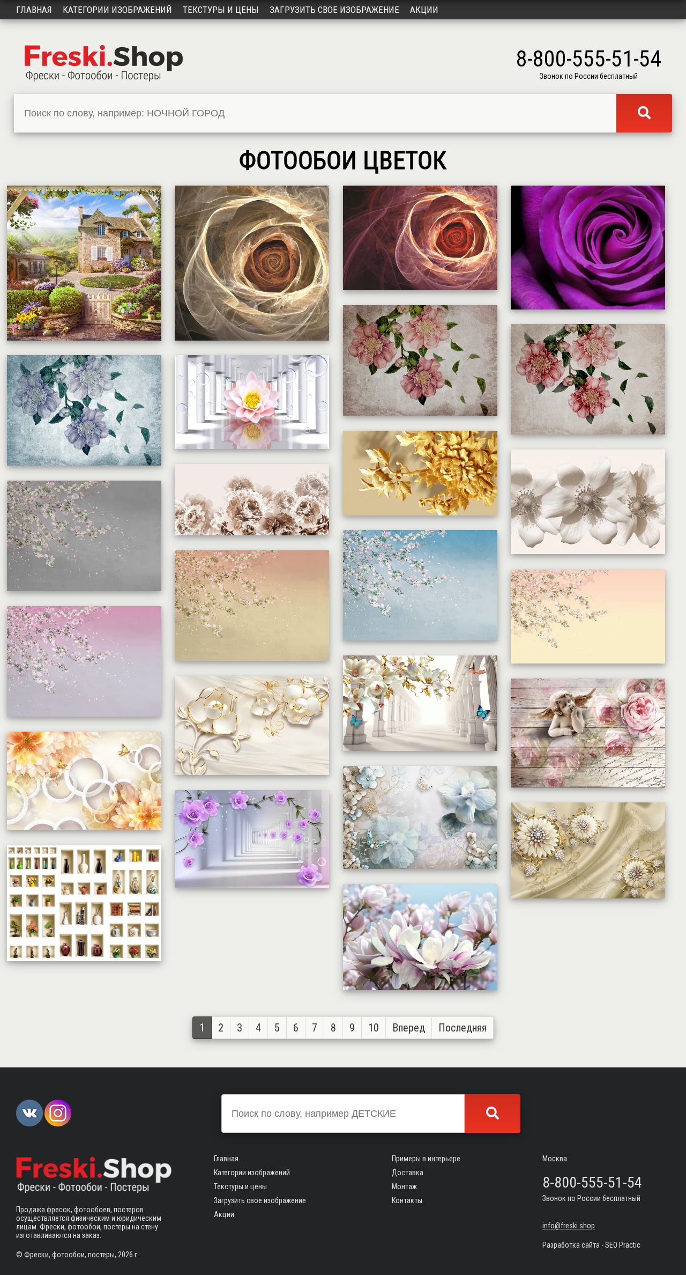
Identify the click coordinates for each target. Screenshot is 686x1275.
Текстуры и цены (221, 9)
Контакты (407, 1200)
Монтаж (404, 1186)
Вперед (408, 1027)
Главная (34, 9)
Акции (424, 9)
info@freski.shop (568, 1225)
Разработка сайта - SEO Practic (591, 1245)
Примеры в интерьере (426, 1158)
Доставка (407, 1172)
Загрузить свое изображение (334, 9)
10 (373, 1027)
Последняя (462, 1027)
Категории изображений (117, 9)
